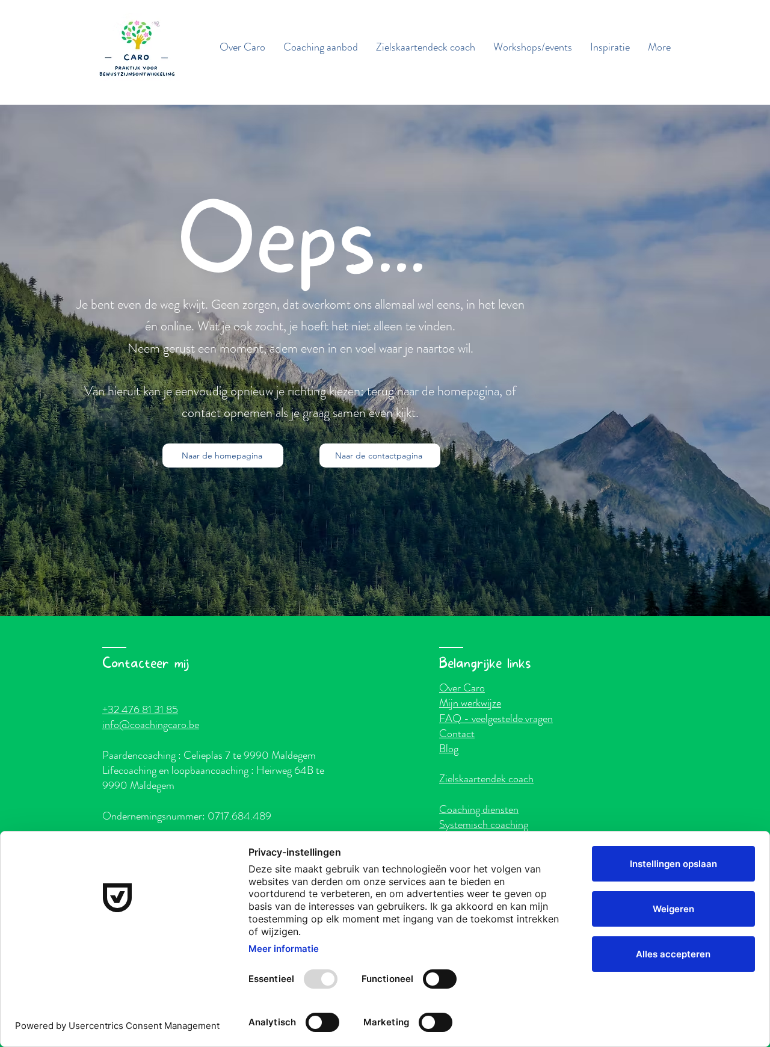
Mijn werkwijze (470, 703)
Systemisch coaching (483, 824)
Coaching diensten (479, 809)
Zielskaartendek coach (486, 778)
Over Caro (462, 688)
